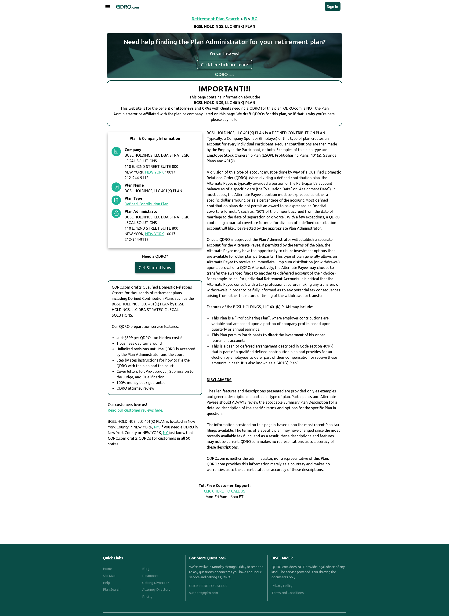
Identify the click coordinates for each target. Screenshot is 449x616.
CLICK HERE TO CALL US (224, 491)
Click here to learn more (224, 64)
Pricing (147, 596)
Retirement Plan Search (215, 18)
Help (106, 583)
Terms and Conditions (288, 593)
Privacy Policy (282, 586)
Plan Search (111, 589)
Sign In (332, 6)
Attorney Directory (156, 589)
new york (154, 172)
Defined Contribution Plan (146, 204)
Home (107, 569)
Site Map (109, 576)
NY (156, 427)
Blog (145, 569)
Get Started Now (155, 267)
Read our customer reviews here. (135, 410)
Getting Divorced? (155, 583)
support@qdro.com (203, 593)
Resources (150, 576)
